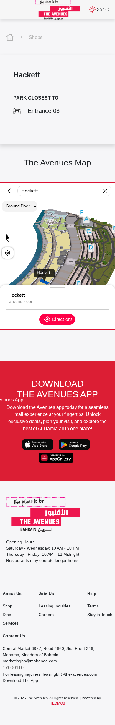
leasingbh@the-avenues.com (70, 674)
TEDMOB (57, 703)
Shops (35, 37)
